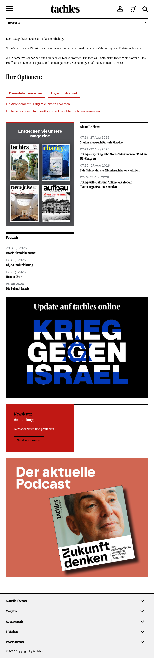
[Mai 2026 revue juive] (24, 204)
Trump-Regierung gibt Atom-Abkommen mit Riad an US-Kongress (113, 156)
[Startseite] (65, 9)
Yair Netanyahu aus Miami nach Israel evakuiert (110, 170)
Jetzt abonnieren (29, 440)
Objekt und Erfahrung (19, 265)
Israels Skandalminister (21, 253)
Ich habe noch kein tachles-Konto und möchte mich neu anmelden (53, 111)
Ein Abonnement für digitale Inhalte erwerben (38, 104)
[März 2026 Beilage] (56, 163)
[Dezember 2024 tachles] (24, 163)
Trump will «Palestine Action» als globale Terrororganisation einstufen (106, 184)
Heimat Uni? (14, 276)
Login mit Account (64, 93)
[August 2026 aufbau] (56, 204)
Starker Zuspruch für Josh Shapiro (101, 142)
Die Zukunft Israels (17, 288)
